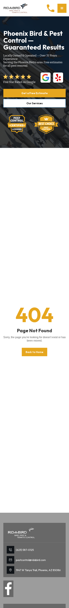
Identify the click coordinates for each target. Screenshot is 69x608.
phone (51, 8)
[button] (61, 8)
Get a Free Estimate (34, 93)
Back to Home (34, 352)
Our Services (34, 103)
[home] (16, 8)
